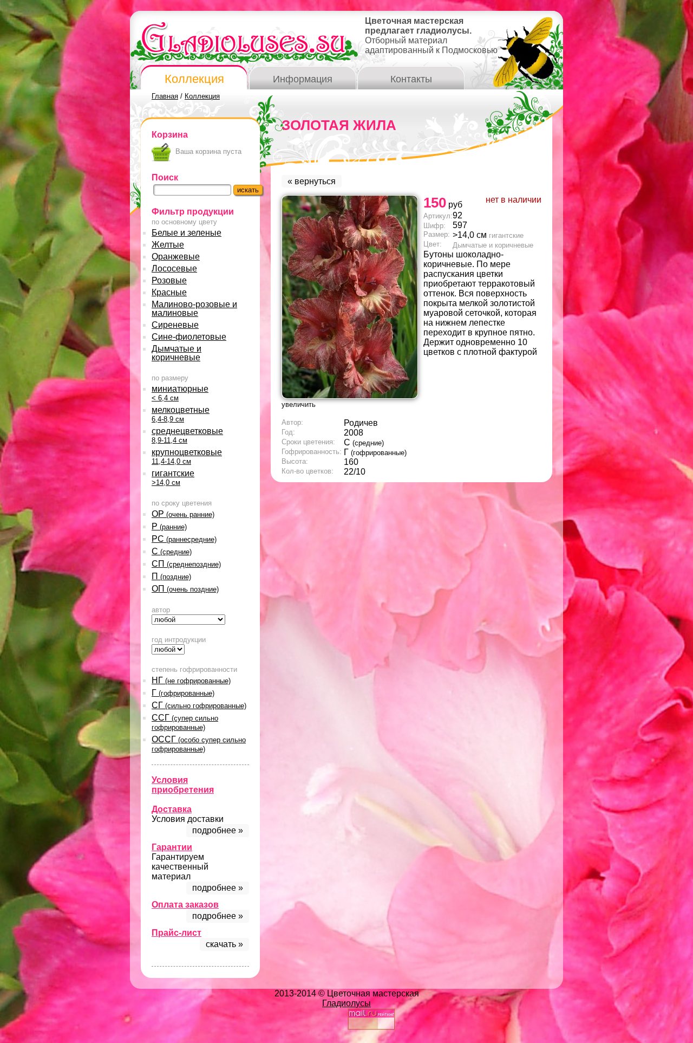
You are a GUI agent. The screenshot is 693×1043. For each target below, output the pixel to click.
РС (184, 538)
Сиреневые (175, 324)
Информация (302, 79)
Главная (165, 96)
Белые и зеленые (186, 232)
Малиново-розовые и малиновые (194, 309)
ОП (185, 588)
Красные (169, 292)
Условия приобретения (183, 784)
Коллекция (194, 79)
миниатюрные (180, 393)
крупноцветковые (187, 456)
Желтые (168, 244)
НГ (191, 680)
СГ (199, 705)
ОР (183, 514)
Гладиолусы (346, 1003)
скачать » (224, 944)
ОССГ (199, 744)
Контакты (411, 79)
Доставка (172, 809)
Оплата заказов (185, 904)
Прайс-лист (176, 932)
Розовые (169, 280)
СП (186, 563)
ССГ (185, 722)
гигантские (173, 478)
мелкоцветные (181, 414)
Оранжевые (176, 256)
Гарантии (172, 847)
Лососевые (174, 268)
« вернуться (311, 181)
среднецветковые (187, 435)
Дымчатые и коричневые (176, 353)
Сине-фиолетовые (189, 336)
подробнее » (217, 830)
